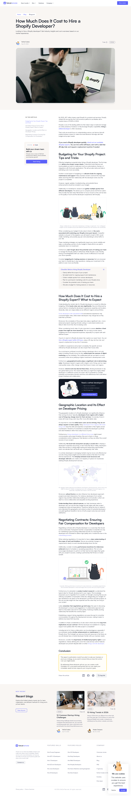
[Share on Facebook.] (88, 675)
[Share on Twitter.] (93, 675)
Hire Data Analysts (73, 773)
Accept (123, 790)
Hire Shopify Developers (74, 764)
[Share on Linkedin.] (83, 675)
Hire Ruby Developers (74, 756)
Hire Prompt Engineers (53, 752)
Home (19, 14)
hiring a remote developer (96, 643)
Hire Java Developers (53, 768)
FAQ (98, 764)
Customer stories (101, 752)
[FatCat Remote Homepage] (10, 3)
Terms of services (29, 789)
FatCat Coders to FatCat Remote (106, 773)
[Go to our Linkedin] (104, 789)
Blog (25, 14)
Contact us (20, 762)
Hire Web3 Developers (74, 760)
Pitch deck (100, 781)
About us (99, 756)
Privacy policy (19, 789)
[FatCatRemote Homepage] (22, 746)
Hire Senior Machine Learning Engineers (79, 768)
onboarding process (65, 535)
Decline (114, 790)
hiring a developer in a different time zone (80, 434)
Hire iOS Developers (73, 752)
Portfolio (99, 777)
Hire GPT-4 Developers (53, 756)
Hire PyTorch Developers (54, 764)
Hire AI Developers (52, 773)
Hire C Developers (52, 760)
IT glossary (100, 768)
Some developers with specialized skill (70, 313)
